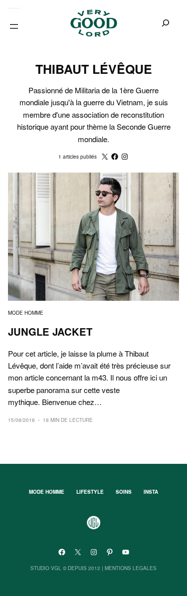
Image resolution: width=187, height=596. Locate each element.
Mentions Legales (131, 568)
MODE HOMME (25, 312)
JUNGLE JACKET (50, 332)
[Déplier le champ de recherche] (166, 23)
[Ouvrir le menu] (14, 26)
